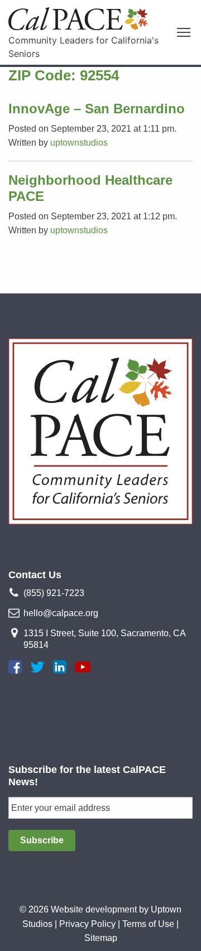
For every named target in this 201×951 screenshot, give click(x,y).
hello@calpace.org (60, 613)
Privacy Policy (87, 924)
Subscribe (42, 840)
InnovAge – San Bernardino (96, 108)
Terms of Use (148, 924)
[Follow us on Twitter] (37, 667)
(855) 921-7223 (53, 593)
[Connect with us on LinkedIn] (59, 667)
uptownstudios (79, 142)
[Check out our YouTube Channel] (82, 667)
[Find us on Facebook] (15, 667)
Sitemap (100, 938)
